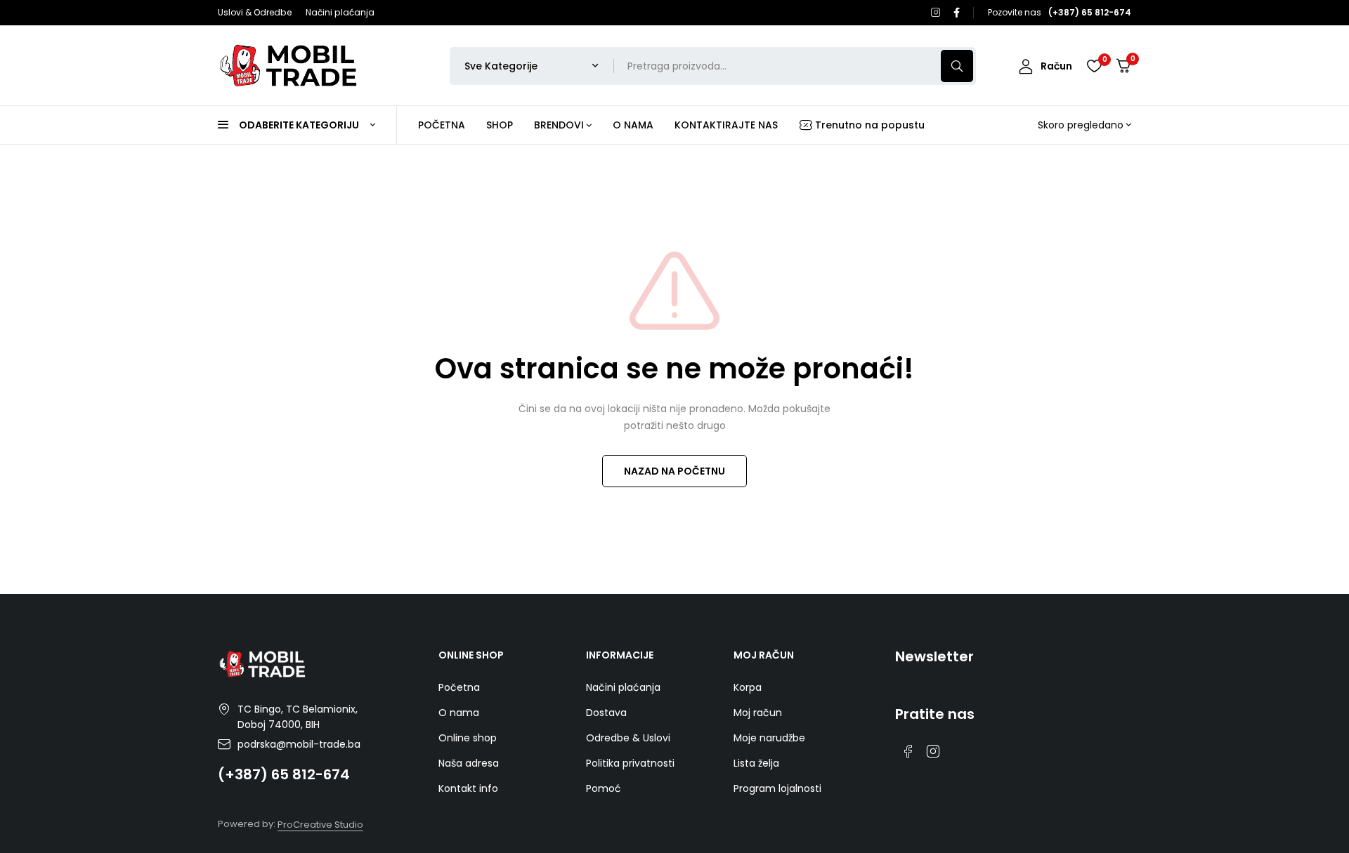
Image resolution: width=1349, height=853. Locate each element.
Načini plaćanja (340, 12)
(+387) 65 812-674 (284, 774)
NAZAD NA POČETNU (674, 471)
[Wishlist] (1094, 66)
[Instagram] (936, 13)
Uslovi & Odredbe (255, 12)
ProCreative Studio (320, 824)
